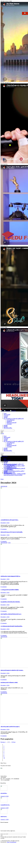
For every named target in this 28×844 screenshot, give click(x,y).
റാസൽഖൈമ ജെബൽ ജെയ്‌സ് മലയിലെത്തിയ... (12, 626)
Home (2, 479)
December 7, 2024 (5, 535)
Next (14, 742)
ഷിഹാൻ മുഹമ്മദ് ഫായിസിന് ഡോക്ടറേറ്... (10, 726)
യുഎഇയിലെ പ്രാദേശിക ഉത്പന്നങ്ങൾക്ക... (10, 601)
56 (12, 742)
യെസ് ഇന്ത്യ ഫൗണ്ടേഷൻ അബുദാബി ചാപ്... (11, 614)
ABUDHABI (4, 486)
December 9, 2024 (5, 522)
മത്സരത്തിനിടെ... (4, 793)
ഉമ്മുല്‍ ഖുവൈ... (4, 816)
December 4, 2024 (5, 685)
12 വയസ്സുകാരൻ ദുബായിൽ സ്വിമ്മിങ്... (10, 589)
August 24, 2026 (5, 796)
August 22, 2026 (5, 807)
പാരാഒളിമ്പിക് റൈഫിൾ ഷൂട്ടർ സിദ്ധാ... (10, 519)
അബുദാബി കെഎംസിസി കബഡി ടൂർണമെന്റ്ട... (12, 532)
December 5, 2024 (5, 604)
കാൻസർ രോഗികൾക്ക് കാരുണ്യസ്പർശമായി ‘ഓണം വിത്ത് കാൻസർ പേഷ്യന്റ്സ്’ (14, 466)
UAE (9, 542)
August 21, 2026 (5, 819)
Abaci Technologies (11, 842)
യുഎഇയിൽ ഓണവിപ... (5, 804)
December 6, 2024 (5, 592)
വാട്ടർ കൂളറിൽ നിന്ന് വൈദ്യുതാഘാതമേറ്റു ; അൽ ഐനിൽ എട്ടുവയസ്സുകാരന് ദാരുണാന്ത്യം (14, 474)
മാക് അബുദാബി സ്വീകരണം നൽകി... (9, 682)
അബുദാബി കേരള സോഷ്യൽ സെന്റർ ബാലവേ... (12, 670)
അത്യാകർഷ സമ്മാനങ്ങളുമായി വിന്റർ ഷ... (10, 576)
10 (4, 758)
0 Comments (4, 529)
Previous (3, 742)
